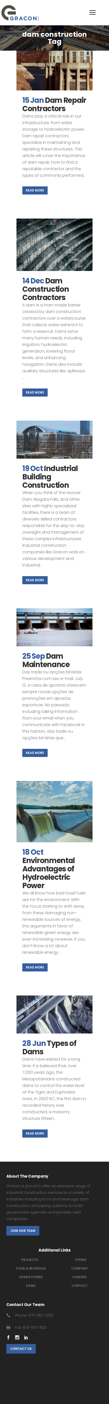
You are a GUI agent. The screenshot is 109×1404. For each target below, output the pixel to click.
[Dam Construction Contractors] (54, 245)
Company (79, 1268)
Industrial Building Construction (50, 476)
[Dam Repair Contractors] (54, 71)
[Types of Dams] (54, 1015)
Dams (30, 1285)
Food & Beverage (31, 1268)
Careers (79, 1277)
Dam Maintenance (46, 660)
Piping (80, 1260)
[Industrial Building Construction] (54, 440)
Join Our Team (22, 1230)
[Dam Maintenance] (54, 627)
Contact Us (21, 1349)
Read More (35, 190)
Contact (79, 1285)
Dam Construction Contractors (45, 289)
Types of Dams (49, 1047)
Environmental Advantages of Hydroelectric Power (48, 873)
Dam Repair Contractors (54, 104)
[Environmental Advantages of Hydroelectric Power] (54, 811)
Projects (29, 1260)
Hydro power (31, 1277)
